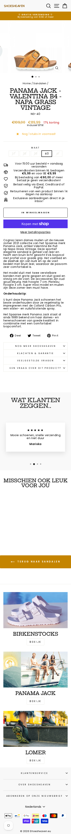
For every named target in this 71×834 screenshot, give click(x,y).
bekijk (35, 701)
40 (47, 154)
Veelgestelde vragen (35, 360)
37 (13, 154)
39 (35, 154)
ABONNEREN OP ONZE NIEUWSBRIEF (34, 795)
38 (24, 154)
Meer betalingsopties (35, 232)
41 (57, 154)
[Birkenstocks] (35, 610)
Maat (35, 147)
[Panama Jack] (35, 670)
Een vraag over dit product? (35, 368)
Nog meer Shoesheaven (35, 346)
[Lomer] (35, 729)
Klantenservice (34, 773)
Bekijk (35, 642)
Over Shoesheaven (34, 784)
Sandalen (39, 83)
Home (27, 83)
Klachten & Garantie (35, 353)
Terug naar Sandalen (38, 561)
